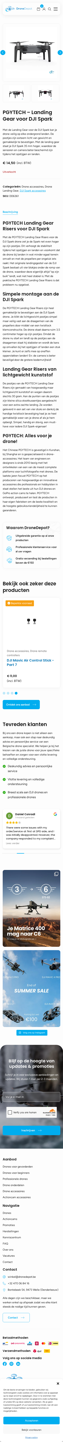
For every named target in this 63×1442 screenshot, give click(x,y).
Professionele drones (15, 1178)
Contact (8, 1262)
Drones (7, 1213)
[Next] (60, 52)
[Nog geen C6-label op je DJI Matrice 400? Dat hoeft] (31, 908)
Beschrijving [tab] (10, 211)
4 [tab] (16, 693)
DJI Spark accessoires (33, 190)
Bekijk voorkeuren (31, 1429)
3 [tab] (12, 693)
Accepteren (31, 1420)
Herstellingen (11, 1231)
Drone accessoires (14, 1191)
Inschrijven (28, 1130)
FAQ (5, 1243)
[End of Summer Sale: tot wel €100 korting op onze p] (31, 988)
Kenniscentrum (12, 1237)
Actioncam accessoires (17, 1197)
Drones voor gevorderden (18, 1166)
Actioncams (10, 1219)
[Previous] (2, 52)
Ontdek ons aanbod (18, 704)
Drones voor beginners (16, 1172)
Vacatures (9, 1255)
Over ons (8, 1249)
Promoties (9, 1225)
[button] (58, 1383)
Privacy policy (31, 1437)
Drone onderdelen (13, 1185)
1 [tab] (4, 693)
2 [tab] (8, 693)
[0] (38, 9)
